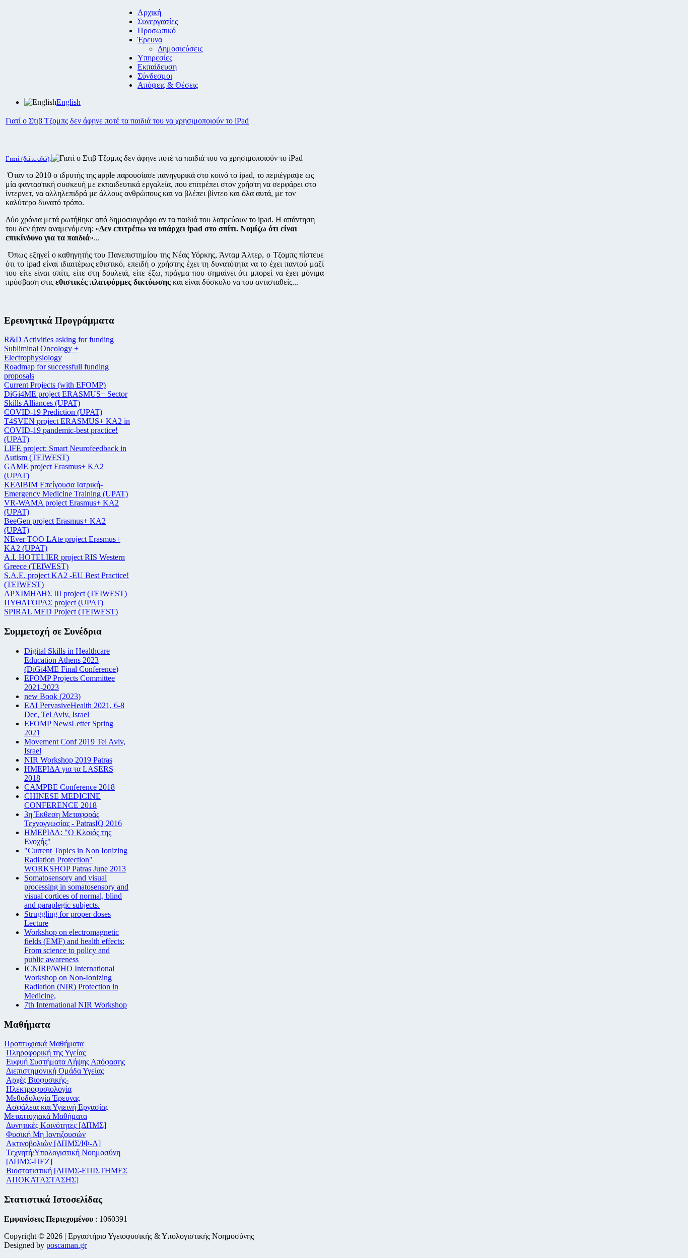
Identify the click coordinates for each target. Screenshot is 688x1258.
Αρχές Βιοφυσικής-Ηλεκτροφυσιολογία (39, 1084)
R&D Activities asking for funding (59, 339)
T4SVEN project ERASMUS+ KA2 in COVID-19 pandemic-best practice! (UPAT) (67, 430)
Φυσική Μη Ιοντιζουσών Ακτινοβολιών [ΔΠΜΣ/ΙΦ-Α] (53, 1139)
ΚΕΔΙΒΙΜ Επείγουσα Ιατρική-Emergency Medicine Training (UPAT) (66, 489)
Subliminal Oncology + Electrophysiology (41, 353)
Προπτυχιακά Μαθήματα (44, 1043)
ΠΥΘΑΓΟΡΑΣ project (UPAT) (53, 602)
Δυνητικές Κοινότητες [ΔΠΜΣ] (56, 1125)
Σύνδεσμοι (154, 76)
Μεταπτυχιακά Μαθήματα (45, 1116)
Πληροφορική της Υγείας (46, 1052)
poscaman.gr (66, 1245)
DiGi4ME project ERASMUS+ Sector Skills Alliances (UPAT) (65, 398)
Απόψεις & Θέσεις (167, 85)
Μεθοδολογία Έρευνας (43, 1098)
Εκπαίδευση (157, 66)
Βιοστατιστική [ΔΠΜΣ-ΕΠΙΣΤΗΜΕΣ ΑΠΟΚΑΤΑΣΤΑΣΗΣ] (66, 1175)
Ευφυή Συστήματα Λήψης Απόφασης (65, 1061)
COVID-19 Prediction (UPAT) (53, 412)
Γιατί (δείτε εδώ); (28, 158)
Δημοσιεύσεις (180, 48)
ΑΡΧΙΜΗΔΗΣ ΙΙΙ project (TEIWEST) (65, 593)
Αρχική (149, 12)
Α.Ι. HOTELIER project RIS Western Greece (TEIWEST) (64, 562)
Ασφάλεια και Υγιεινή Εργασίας (57, 1107)
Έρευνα (149, 39)
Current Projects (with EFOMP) (55, 385)
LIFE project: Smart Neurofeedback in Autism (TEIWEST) (65, 453)
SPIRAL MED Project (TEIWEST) (61, 611)
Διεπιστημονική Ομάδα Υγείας (55, 1070)
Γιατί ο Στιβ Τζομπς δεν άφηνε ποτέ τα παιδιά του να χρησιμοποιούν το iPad (127, 120)
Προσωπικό (156, 30)
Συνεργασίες (157, 21)
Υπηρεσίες (154, 57)
